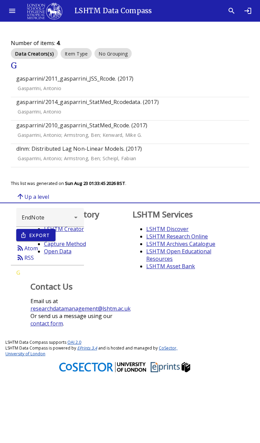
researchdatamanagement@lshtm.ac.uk (80, 308)
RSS (25, 257)
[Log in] (248, 11)
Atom (27, 248)
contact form (46, 323)
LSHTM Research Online (177, 236)
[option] (34, 53)
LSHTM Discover (167, 229)
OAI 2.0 (74, 342)
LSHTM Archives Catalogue (180, 244)
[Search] (231, 11)
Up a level (32, 196)
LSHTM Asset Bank (170, 266)
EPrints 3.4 (87, 348)
